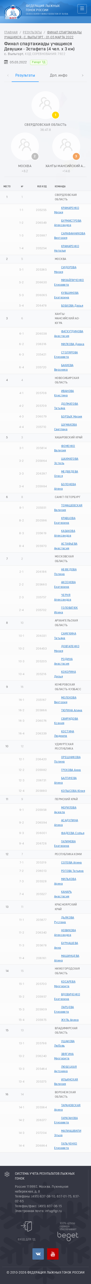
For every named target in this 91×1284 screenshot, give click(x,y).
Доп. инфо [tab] (58, 76)
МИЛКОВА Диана (72, 344)
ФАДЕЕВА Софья (72, 833)
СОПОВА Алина (71, 862)
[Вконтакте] (38, 1254)
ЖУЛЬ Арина (70, 1020)
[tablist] (45, 70)
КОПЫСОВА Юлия (73, 790)
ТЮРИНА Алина (71, 710)
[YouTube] (53, 1254)
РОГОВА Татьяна (72, 871)
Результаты (32, 32)
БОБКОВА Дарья (72, 305)
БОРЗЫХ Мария (71, 416)
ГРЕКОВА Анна (71, 770)
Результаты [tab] (25, 76)
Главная (11, 32)
